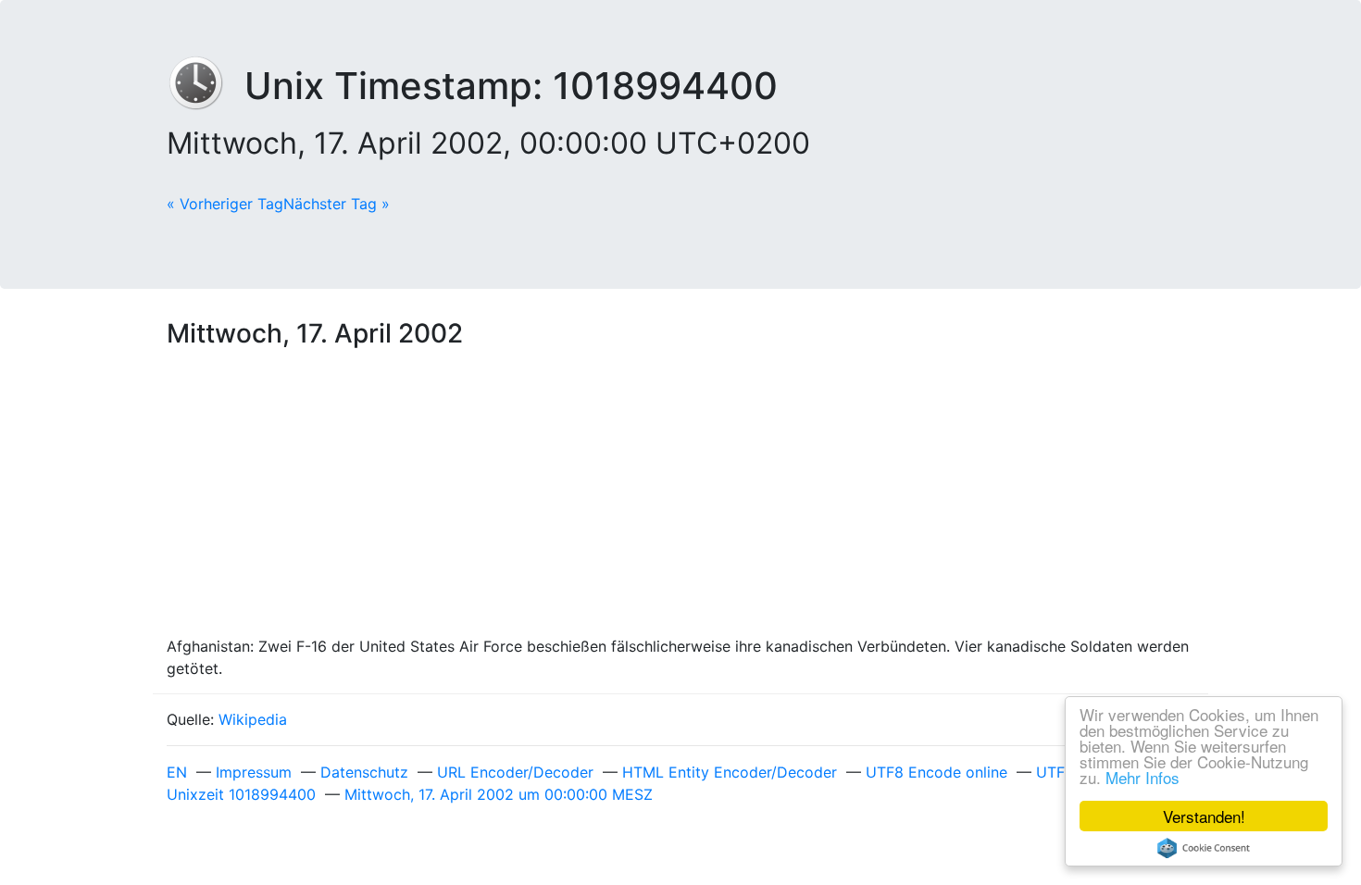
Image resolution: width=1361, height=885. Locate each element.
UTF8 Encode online (936, 772)
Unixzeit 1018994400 (241, 794)
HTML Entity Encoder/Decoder (729, 772)
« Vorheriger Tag (225, 203)
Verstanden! (1204, 816)
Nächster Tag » (336, 203)
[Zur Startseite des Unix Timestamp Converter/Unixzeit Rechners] (205, 85)
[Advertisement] (680, 496)
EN (177, 772)
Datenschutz (364, 772)
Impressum (254, 772)
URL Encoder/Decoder (515, 772)
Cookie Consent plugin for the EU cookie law (1203, 848)
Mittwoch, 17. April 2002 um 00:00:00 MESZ (498, 794)
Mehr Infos (1142, 777)
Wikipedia (253, 719)
